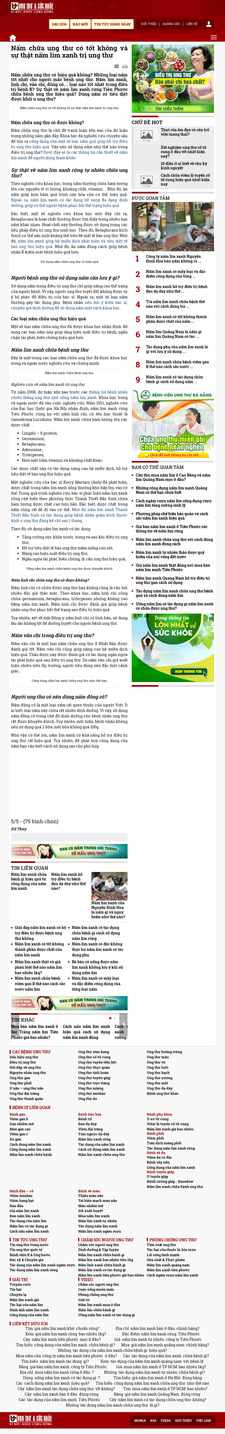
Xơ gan (15, 1139)
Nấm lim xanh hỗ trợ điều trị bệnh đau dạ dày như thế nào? (68, 881)
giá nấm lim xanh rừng (56, 1333)
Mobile (140, 1420)
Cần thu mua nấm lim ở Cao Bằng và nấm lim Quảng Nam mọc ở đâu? (173, 477)
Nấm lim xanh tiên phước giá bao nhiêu (111, 1275)
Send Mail (117, 66)
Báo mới (80, 24)
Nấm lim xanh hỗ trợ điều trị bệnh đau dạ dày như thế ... (176, 288)
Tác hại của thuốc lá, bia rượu (171, 1249)
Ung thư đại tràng (24, 1093)
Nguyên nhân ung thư (28, 1072)
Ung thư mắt (157, 1083)
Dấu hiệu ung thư (24, 1056)
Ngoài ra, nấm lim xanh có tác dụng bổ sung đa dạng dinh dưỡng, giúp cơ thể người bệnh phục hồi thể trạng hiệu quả (69, 202)
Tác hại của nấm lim (26, 1304)
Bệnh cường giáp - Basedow (170, 1181)
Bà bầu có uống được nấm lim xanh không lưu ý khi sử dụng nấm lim (97, 967)
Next (123, 1024)
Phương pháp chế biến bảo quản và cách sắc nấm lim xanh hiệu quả (172, 516)
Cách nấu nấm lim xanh (29, 1231)
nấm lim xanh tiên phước (55, 1339)
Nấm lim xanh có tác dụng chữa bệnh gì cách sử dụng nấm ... (174, 379)
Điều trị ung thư (23, 1062)
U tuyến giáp (157, 1176)
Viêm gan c (19, 1133)
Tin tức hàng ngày (112, 24)
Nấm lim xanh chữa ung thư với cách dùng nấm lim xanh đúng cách (174, 541)
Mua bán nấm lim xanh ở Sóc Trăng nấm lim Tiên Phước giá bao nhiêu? (34, 1032)
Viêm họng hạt (22, 1200)
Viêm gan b (19, 1118)
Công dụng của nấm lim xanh (171, 1167)
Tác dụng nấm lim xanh (97, 1226)
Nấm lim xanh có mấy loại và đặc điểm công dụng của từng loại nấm (96, 984)
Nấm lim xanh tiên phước (168, 1269)
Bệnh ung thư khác (163, 1093)
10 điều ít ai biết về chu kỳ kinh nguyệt (184, 165)
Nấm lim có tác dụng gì (29, 1226)
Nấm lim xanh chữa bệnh (31, 1154)
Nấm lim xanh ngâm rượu (99, 1231)
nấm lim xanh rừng (158, 1333)
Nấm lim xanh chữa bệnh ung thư (175, 1186)
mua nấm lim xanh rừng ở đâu (62, 1372)
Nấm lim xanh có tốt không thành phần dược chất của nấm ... (176, 319)
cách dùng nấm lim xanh (47, 1383)
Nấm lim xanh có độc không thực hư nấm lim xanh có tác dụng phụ (97, 949)
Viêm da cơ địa (159, 1157)
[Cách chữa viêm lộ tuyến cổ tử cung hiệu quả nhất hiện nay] (146, 180)
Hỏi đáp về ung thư (25, 1067)
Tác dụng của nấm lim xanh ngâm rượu (42, 1264)
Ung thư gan (20, 1077)
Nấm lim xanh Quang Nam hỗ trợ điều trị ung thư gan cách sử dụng (173, 580)
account (208, 24)
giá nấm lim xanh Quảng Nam (152, 1394)
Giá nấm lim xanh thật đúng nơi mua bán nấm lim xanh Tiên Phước (173, 567)
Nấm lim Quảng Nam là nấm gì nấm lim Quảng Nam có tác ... (174, 334)
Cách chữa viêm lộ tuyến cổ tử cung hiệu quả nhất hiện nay (185, 179)
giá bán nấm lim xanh (49, 1366)
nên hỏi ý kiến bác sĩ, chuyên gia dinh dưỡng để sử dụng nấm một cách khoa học (69, 305)
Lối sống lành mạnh (163, 1254)
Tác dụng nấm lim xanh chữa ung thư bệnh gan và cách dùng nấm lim (174, 593)
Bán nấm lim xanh (25, 1215)
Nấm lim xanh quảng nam (168, 1264)
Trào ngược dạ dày (93, 1133)
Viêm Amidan (21, 1195)
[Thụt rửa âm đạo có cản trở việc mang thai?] (146, 135)
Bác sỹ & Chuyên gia (26, 1259)
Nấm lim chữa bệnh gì (96, 1309)
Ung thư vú (156, 1062)
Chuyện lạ (18, 1294)
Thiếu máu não (90, 1195)
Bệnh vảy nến (158, 1162)
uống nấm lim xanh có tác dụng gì (65, 1377)
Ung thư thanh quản (26, 1098)
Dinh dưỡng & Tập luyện (98, 1249)
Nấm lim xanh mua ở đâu (99, 1304)
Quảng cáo (171, 24)
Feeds (166, 1420)
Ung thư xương (159, 1077)
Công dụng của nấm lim (29, 1314)
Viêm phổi (155, 1138)
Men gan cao (20, 1129)
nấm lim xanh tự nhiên (143, 1339)
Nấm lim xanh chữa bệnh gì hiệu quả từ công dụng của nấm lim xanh (29, 881)
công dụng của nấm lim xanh (60, 1344)
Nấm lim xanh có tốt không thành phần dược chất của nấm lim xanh (39, 949)
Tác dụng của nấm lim (28, 1220)
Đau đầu (16, 1205)
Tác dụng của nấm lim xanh (101, 1144)
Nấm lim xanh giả (24, 1299)
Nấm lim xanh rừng (94, 1139)
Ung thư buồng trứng (164, 1051)
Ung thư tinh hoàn (93, 1072)
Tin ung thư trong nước (29, 1244)
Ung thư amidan (91, 1093)
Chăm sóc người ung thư (98, 1244)
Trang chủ (14, 37)
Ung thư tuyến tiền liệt (97, 1062)
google (125, 66)
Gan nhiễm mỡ (22, 1123)
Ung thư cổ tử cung (94, 1056)
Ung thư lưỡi (157, 1067)
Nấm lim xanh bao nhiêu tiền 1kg (105, 1259)
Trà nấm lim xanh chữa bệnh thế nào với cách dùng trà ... (175, 304)
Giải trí (83, 1299)
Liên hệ (191, 24)
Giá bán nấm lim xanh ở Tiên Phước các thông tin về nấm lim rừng (171, 528)
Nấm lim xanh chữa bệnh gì (101, 1254)
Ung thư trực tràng (93, 1083)
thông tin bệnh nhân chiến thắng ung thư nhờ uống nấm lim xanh (69, 394)
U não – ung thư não (26, 1088)
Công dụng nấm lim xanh (30, 1149)
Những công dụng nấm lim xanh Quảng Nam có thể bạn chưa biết (171, 490)
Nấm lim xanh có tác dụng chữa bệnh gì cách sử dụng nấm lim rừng (96, 933)
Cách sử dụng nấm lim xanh (101, 1149)
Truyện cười (20, 1284)
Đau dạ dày (87, 1123)
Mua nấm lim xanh (93, 1215)
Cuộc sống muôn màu (96, 1289)
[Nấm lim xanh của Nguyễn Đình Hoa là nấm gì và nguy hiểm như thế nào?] (109, 886)
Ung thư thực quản (94, 1067)
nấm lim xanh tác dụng (61, 1361)
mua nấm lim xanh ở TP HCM (150, 1366)
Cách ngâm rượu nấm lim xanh (172, 1275)
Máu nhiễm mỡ (90, 1205)
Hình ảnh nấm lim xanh (29, 1309)
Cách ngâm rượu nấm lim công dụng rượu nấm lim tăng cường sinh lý (174, 503)
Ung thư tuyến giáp (94, 1077)
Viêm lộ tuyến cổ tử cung (168, 1123)
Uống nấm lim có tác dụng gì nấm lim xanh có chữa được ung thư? (174, 606)
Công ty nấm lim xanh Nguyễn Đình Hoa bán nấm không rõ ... (173, 259)
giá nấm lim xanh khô (54, 1328)
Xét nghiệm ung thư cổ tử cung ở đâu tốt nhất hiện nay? (183, 151)
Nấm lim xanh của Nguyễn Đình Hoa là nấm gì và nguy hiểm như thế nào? (108, 909)
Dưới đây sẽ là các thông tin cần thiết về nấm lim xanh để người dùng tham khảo (69, 155)
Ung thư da (87, 1098)
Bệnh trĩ (85, 1118)
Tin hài (15, 1289)
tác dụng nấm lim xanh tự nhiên (148, 1372)
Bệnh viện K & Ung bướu (30, 1254)
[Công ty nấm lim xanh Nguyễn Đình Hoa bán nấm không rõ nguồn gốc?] (173, 226)
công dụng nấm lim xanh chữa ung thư (149, 1383)
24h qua (59, 24)
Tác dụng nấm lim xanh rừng (171, 1148)
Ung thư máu (158, 1056)
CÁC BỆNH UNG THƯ (31, 1051)
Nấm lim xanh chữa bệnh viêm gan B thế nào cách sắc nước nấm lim (40, 984)
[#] (32, 7)
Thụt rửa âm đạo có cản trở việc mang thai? (185, 132)
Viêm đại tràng (90, 1129)
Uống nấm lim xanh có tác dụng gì (106, 1314)
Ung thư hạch (158, 1072)
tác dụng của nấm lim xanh (156, 1355)
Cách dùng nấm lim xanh (30, 1144)
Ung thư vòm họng (93, 1051)
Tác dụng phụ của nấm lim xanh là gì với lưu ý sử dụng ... (177, 349)
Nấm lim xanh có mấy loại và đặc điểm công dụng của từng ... (176, 273)
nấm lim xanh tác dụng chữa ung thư (60, 1388)
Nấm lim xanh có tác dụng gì (102, 1269)
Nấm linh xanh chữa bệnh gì (101, 1264)
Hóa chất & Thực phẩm (166, 1259)
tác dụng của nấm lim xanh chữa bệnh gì (110, 1350)
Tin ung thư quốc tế (26, 1249)
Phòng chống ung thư (96, 1294)
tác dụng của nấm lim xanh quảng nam (146, 1361)
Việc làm (203, 1420)
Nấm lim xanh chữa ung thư (101, 1154)
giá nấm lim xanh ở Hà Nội (156, 1377)
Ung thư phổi (21, 1083)
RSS (153, 1420)
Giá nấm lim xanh (24, 1210)
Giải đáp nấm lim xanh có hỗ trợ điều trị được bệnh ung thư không (40, 933)
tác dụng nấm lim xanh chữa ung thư (114, 1405)
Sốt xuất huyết (90, 1210)
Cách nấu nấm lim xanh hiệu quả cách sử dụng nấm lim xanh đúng (86, 1032)
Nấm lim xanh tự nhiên (97, 1220)
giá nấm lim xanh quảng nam (157, 1344)
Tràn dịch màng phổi (164, 1143)
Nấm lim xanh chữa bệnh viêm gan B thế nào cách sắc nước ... (177, 364)
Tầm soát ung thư (161, 1244)
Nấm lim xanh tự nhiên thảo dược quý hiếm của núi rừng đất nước (170, 554)
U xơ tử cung (157, 1118)
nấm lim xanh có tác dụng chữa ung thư (154, 1399)
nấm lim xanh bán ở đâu (153, 1328)
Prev (15, 1023)
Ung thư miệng (90, 1088)
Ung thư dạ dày (160, 1088)
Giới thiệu (148, 24)
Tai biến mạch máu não (97, 1200)
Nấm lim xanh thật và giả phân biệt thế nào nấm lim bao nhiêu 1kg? (38, 967)
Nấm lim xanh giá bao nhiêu (170, 1129)
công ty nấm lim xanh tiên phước (73, 1355)
